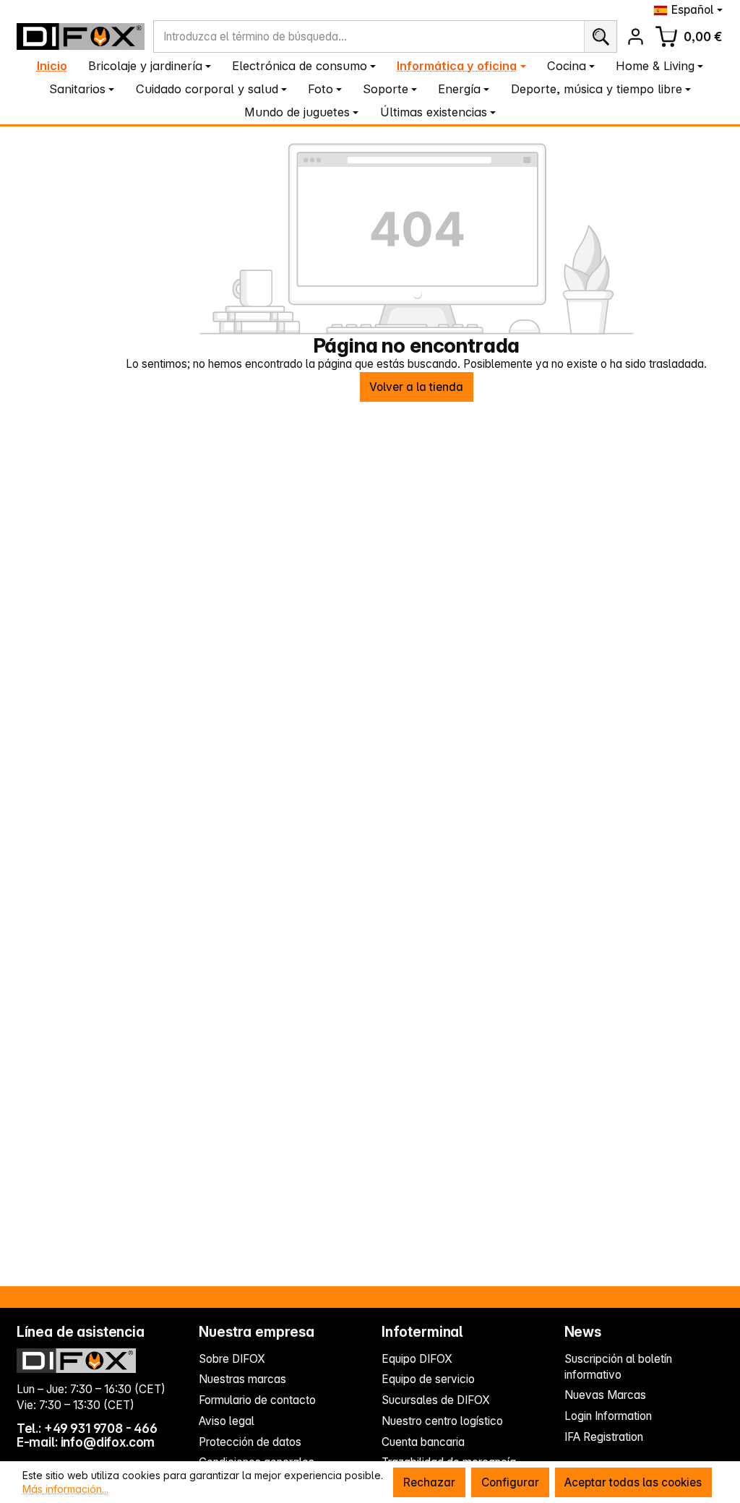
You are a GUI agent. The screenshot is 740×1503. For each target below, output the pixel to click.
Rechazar (429, 1482)
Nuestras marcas (242, 1379)
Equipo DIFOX (417, 1359)
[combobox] (369, 36)
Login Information (608, 1416)
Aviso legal (226, 1421)
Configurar (510, 1482)
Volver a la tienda (416, 387)
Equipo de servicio (428, 1379)
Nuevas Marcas (605, 1395)
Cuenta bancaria (423, 1442)
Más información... (65, 1489)
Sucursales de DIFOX (436, 1400)
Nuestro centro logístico (442, 1421)
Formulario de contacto (257, 1400)
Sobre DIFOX (232, 1359)
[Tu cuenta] (635, 36)
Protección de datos (250, 1442)
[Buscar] (600, 36)
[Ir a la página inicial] (81, 36)
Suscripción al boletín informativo (618, 1367)
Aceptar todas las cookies (633, 1482)
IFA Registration (603, 1437)
